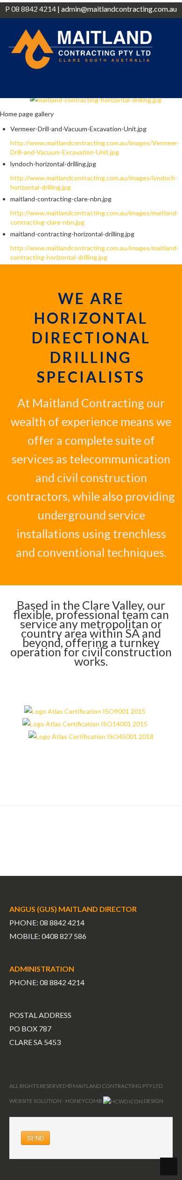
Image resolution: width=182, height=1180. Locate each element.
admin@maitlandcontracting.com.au (119, 8)
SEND (35, 1137)
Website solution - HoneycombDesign (86, 1100)
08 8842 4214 (62, 982)
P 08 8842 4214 (30, 8)
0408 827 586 (64, 935)
